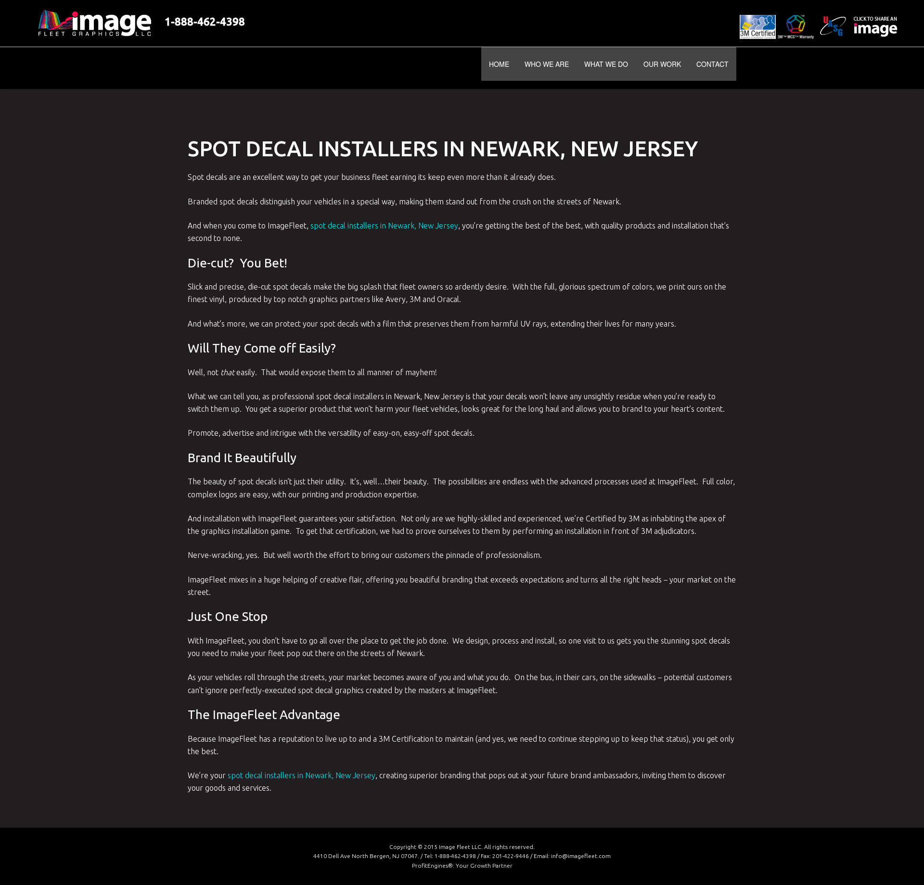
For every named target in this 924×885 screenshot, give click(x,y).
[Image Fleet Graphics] (256, 68)
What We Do (606, 64)
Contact (712, 64)
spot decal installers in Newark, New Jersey (384, 225)
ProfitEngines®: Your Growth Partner (462, 865)
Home (499, 64)
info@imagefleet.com (581, 856)
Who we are (547, 64)
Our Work (662, 64)
